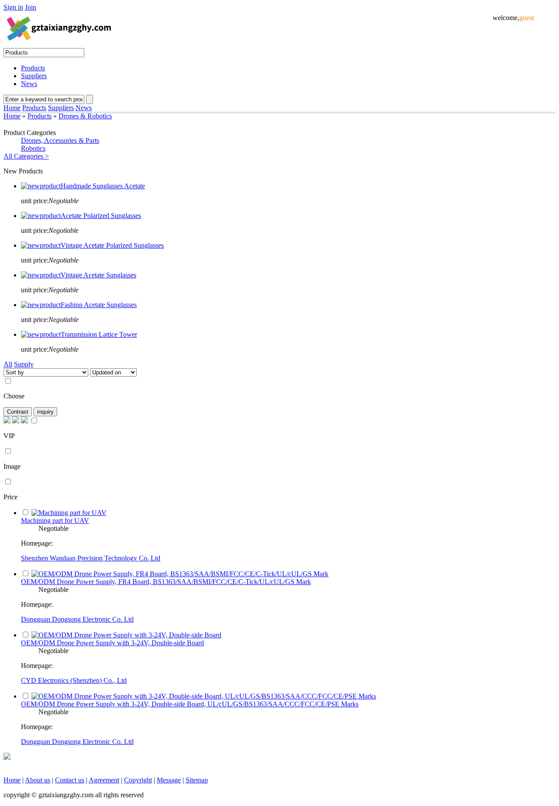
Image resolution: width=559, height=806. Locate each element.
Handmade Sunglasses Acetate (103, 186)
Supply (24, 364)
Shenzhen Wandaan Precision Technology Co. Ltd (90, 558)
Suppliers (34, 76)
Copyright (138, 780)
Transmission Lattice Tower (99, 334)
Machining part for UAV (55, 520)
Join (30, 7)
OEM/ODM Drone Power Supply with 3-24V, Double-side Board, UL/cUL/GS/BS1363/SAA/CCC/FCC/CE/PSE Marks (190, 704)
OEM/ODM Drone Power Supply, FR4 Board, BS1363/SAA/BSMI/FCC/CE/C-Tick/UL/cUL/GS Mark (166, 581)
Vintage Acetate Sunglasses (98, 275)
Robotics (33, 148)
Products (33, 68)
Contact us (69, 780)
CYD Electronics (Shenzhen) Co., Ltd (74, 680)
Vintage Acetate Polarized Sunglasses (112, 245)
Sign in (13, 7)
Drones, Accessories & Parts (60, 140)
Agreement (104, 780)
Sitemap (197, 780)
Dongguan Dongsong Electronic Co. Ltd (77, 619)
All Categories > (26, 156)
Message (169, 780)
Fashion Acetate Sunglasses (99, 304)
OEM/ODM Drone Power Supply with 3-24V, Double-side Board (112, 643)
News (29, 83)
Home (12, 107)
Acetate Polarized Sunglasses (101, 215)
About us (37, 780)
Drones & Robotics (85, 116)
